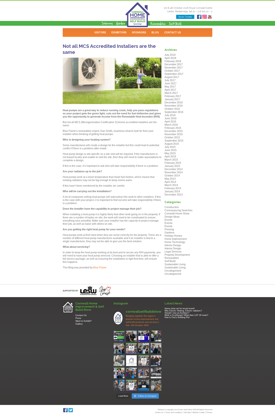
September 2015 (174, 140)
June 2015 (170, 150)
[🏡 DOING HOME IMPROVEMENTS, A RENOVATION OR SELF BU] (131, 385)
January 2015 (172, 166)
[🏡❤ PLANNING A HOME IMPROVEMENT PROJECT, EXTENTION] (131, 373)
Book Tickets (185, 17)
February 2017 (173, 96)
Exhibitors (119, 32)
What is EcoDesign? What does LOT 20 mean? (186, 315)
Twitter (70, 410)
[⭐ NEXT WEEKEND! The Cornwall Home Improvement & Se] (143, 360)
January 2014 (172, 191)
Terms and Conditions (173, 412)
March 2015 (171, 159)
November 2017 (174, 67)
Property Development (177, 254)
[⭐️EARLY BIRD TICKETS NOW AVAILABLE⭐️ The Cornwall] (156, 373)
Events (168, 220)
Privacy (209, 412)
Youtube (209, 17)
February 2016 (173, 128)
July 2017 (170, 80)
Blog (155, 32)
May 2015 (170, 153)
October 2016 (172, 109)
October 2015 (172, 137)
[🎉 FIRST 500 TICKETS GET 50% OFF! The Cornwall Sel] (131, 336)
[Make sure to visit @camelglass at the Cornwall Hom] (119, 336)
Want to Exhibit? (83, 321)
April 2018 (170, 58)
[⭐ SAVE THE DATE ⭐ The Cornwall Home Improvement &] (119, 385)
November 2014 (174, 172)
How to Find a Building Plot (177, 317)
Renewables (172, 258)
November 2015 (174, 134)
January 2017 (172, 99)
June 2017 (170, 83)
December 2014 (174, 169)
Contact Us (172, 32)
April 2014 (170, 182)
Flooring (169, 229)
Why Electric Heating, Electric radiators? (183, 310)
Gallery (79, 324)
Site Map (187, 412)
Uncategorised (173, 270)
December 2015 (174, 131)
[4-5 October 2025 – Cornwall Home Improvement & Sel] (143, 336)
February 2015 (173, 162)
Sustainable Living (175, 264)
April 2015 (170, 156)
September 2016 (174, 112)
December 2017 (174, 64)
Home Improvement (176, 239)
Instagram (204, 17)
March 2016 (171, 124)
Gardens (169, 232)
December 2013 (174, 194)
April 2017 (170, 89)
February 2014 (173, 188)
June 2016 (170, 118)
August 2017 (172, 77)
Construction (172, 207)
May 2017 (170, 86)
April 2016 (170, 121)
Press (78, 318)
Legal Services (173, 251)
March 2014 (171, 185)
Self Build (170, 261)
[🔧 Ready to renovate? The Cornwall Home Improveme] (119, 360)
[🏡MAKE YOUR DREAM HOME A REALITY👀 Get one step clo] (119, 373)
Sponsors (139, 32)
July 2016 (170, 115)
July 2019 (170, 55)
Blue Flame (99, 267)
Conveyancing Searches (178, 210)
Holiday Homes (173, 235)
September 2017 (174, 74)
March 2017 (171, 93)
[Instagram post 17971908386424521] (131, 360)
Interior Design (173, 245)
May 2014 (170, 178)
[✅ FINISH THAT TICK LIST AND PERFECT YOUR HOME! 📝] (119, 348)
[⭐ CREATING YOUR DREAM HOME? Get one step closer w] (143, 373)
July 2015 (170, 147)
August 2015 (172, 143)
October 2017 (172, 70)
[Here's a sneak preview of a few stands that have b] (156, 385)
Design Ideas (172, 216)
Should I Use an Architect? (177, 313)
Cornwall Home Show (177, 213)
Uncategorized (173, 273)
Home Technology (175, 242)
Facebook (199, 17)
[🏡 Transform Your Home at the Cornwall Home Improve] (156, 348)
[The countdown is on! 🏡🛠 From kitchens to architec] (131, 348)
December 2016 (174, 102)
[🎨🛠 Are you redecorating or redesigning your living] (156, 336)
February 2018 (173, 61)
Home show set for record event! (180, 308)
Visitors (100, 32)
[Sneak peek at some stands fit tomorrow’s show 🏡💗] (143, 385)
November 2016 (174, 105)
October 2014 (172, 175)
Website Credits (198, 412)
